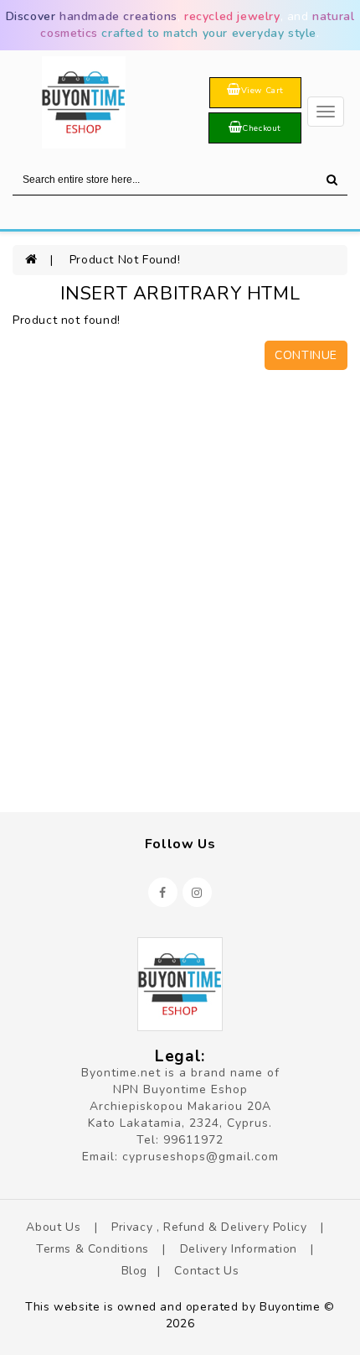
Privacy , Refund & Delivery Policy (211, 1227)
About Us (55, 1227)
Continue (306, 355)
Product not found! (125, 260)
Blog (134, 1271)
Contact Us (206, 1271)
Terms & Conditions (94, 1249)
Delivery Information (240, 1249)
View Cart (262, 90)
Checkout (261, 128)
